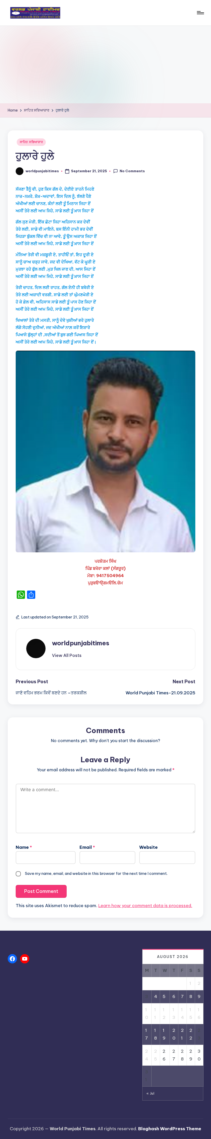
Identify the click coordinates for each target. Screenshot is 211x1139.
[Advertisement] (105, 64)
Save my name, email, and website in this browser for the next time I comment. (96, 873)
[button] (67, 655)
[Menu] (200, 12)
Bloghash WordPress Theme (169, 1129)
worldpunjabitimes (80, 643)
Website (148, 847)
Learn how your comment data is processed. (145, 905)
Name (24, 847)
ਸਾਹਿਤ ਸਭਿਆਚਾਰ (31, 142)
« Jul (150, 1093)
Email (87, 847)
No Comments (132, 171)
